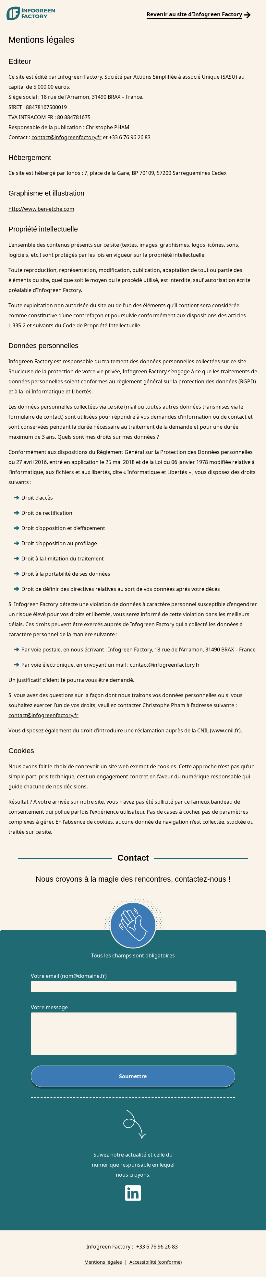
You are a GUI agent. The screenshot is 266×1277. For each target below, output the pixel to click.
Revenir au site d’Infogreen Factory (194, 14)
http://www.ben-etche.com (41, 208)
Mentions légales (103, 1262)
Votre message (49, 1007)
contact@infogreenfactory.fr (66, 137)
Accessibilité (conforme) (155, 1262)
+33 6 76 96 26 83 (157, 1246)
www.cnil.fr (225, 730)
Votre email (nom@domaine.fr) (69, 975)
